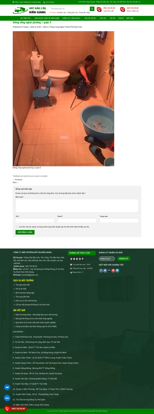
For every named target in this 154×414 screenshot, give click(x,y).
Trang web (104, 216)
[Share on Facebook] (101, 270)
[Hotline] (7, 409)
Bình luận (20, 197)
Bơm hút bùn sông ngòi (25, 293)
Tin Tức (112, 18)
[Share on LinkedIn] (117, 270)
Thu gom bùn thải (23, 285)
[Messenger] (7, 387)
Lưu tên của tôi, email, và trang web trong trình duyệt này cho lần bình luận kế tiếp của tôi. (54, 227)
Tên (18, 216)
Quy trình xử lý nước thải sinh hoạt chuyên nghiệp (36, 322)
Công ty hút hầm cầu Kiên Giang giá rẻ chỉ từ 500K (36, 326)
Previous (17, 180)
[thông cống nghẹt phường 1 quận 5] (63, 99)
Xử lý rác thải (21, 289)
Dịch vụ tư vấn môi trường (26, 301)
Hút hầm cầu (25, 18)
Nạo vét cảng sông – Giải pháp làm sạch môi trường (36, 315)
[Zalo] (7, 398)
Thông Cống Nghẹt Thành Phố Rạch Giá (65, 27)
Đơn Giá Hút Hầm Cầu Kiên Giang (47, 18)
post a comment (42, 176)
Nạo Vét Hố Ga (90, 18)
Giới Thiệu (130, 18)
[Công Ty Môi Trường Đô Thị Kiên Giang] (29, 10)
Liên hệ (121, 18)
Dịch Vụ (103, 18)
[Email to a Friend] (109, 270)
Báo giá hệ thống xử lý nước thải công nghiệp (34, 319)
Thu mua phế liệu (23, 297)
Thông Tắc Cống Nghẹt (71, 18)
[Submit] (92, 9)
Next (16, 182)
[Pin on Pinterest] (113, 270)
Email (60, 216)
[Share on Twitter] (105, 270)
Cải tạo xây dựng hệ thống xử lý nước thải (32, 305)
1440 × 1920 (42, 27)
